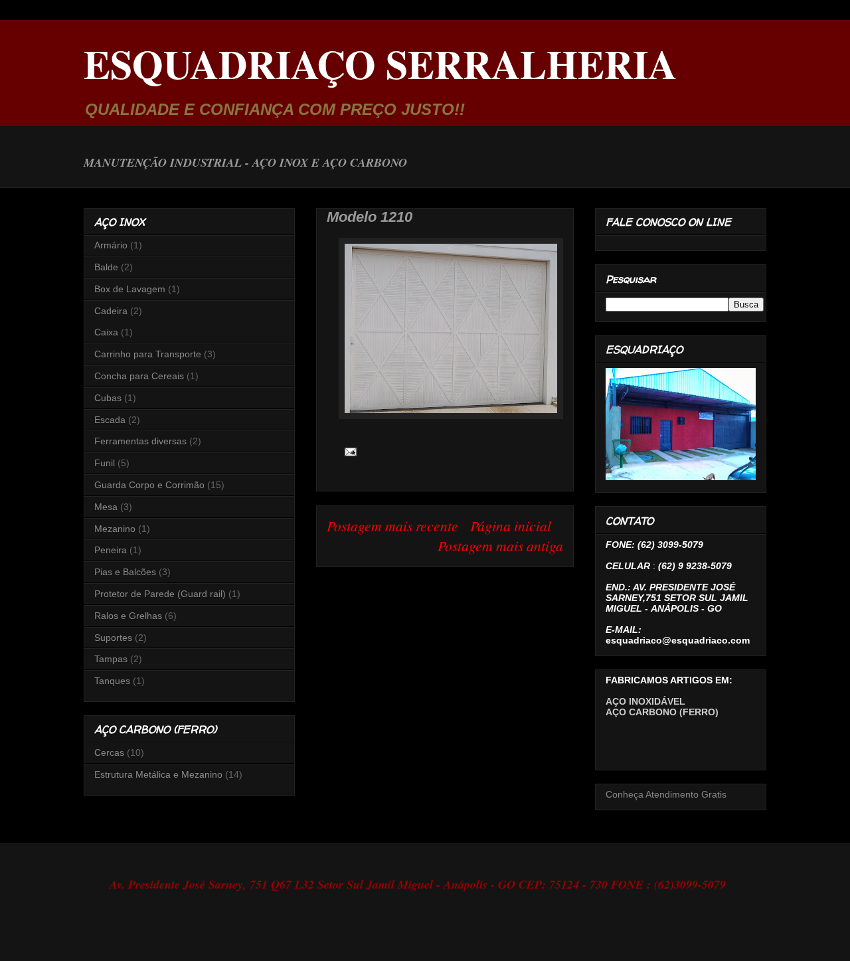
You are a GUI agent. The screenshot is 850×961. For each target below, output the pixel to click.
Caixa (106, 332)
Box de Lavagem (129, 289)
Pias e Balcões (125, 572)
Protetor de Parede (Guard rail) (160, 593)
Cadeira (111, 311)
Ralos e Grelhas (128, 615)
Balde (106, 267)
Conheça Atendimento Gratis (666, 794)
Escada (110, 419)
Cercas (109, 752)
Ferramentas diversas (140, 441)
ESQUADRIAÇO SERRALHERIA (380, 63)
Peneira (110, 550)
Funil (104, 463)
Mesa (106, 506)
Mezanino (114, 528)
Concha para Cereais (139, 376)
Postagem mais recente (392, 525)
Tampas (111, 659)
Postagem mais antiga (500, 545)
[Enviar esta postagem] (348, 450)
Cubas (108, 398)
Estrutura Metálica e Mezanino (158, 774)
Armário (111, 245)
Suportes (113, 637)
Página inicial (510, 525)
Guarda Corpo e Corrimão (149, 485)
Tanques (112, 680)
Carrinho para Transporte (147, 354)
